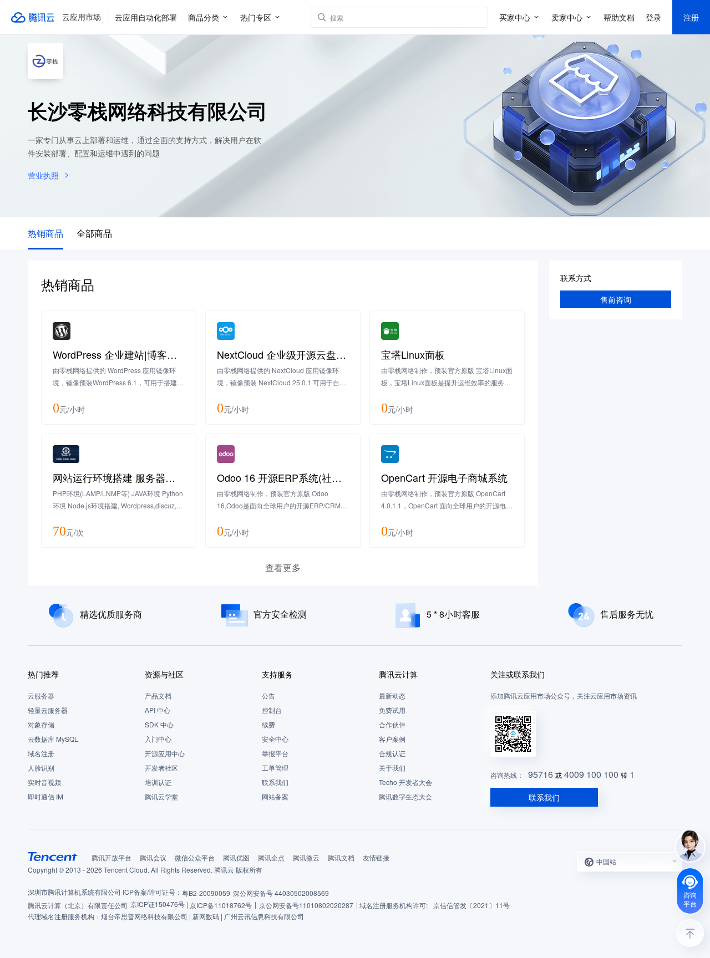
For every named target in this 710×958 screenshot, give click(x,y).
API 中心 (157, 710)
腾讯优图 (236, 857)
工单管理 (275, 767)
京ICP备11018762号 (221, 905)
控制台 (272, 710)
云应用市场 (81, 17)
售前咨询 (615, 299)
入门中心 (158, 738)
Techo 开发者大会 (405, 782)
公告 (268, 695)
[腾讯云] (33, 17)
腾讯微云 (306, 857)
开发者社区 (161, 767)
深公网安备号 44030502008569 (281, 893)
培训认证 (158, 782)
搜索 (477, 17)
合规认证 (392, 753)
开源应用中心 (165, 753)
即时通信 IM (45, 796)
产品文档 (158, 695)
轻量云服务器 (48, 710)
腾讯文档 (341, 857)
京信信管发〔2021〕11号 (471, 905)
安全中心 (275, 738)
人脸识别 (41, 767)
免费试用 (392, 710)
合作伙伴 (392, 724)
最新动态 (392, 695)
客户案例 (392, 738)
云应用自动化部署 (146, 17)
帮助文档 (619, 17)
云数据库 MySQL (53, 738)
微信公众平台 (195, 857)
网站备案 (275, 796)
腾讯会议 (153, 857)
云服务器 (41, 695)
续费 (268, 724)
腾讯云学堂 (161, 796)
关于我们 (392, 767)
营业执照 (43, 175)
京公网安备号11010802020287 (306, 905)
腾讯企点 (271, 857)
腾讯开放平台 (111, 857)
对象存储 (41, 724)
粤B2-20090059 (206, 893)
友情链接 (376, 857)
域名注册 (41, 753)
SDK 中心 (159, 724)
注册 (691, 17)
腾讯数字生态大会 (405, 796)
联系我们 (275, 782)
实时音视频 (44, 782)
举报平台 (275, 753)
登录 (653, 17)
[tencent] (53, 856)
